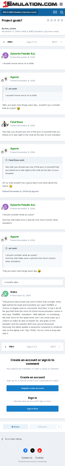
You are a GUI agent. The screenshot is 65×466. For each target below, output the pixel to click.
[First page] (4, 42)
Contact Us (26, 457)
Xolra (13, 291)
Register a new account (32, 388)
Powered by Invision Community (32, 461)
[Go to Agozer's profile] (5, 79)
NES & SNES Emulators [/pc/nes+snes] (41, 31)
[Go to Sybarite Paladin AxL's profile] (5, 55)
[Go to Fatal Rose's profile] (5, 124)
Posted (22, 57)
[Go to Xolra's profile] (5, 294)
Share (16, 426)
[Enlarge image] (18, 108)
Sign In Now (32, 408)
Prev (10, 42)
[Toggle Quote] (6, 88)
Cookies (39, 457)
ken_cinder (10, 28)
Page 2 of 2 (32, 42)
